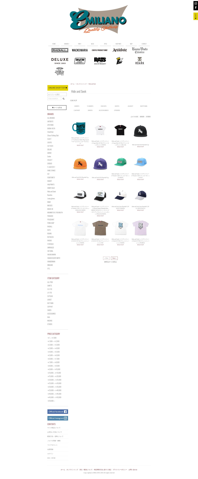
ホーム (72, 84)
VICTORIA (50, 251)
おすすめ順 (134, 116)
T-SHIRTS (90, 106)
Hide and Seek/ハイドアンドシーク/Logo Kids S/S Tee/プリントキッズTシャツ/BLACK (120, 143)
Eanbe (49, 156)
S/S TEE (49, 289)
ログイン (50, 453)
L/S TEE (49, 292)
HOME (53, 44)
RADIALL (49, 226)
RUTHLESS (50, 237)
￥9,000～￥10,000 (53, 369)
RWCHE (49, 240)
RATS (49, 230)
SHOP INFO (118, 44)
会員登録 (50, 449)
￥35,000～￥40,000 (54, 390)
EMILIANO (50, 265)
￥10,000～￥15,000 (54, 373)
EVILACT (49, 160)
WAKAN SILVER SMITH (53, 258)
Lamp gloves (51, 198)
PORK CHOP (50, 223)
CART (196, 16)
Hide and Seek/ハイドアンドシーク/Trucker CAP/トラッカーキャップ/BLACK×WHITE (80, 208)
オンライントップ (81, 84)
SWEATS (103, 106)
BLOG (92, 44)
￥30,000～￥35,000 (54, 387)
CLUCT (49, 139)
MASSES (49, 205)
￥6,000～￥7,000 (53, 359)
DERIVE (49, 153)
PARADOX (50, 216)
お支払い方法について (54, 432)
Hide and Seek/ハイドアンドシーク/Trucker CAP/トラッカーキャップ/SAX (140, 175)
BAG (48, 317)
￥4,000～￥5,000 (53, 352)
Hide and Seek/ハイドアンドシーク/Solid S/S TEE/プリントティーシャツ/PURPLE (140, 241)
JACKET (130, 106)
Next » (114, 258)
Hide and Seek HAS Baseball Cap (140, 144)
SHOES (90, 110)
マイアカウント (52, 445)
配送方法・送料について (55, 436)
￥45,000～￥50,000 (54, 397)
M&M (49, 202)
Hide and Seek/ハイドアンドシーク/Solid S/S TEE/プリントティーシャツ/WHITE (120, 241)
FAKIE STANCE (51, 170)
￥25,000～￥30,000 (54, 383)
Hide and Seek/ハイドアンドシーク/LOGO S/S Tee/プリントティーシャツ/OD (100, 241)
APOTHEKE (50, 125)
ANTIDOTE (50, 121)
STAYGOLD (50, 244)
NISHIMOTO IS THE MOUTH (55, 212)
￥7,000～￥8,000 (53, 362)
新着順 (148, 116)
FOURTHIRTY (51, 177)
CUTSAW (50, 296)
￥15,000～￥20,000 (54, 376)
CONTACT (144, 44)
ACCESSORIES (103, 110)
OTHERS (117, 110)
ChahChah (50, 132)
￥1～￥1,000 (51, 338)
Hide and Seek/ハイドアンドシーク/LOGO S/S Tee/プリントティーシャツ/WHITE (80, 241)
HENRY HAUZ (51, 188)
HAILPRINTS (50, 184)
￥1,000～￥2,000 (53, 341)
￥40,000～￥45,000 (54, 394)
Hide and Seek (92, 84)
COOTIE (49, 142)
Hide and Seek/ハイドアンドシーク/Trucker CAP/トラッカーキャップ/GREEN (120, 175)
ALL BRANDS (51, 118)
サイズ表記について (53, 428)
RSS (48, 458)
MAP (131, 44)
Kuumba (49, 195)
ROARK (49, 233)
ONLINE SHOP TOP (57, 88)
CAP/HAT (77, 110)
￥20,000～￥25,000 (54, 380)
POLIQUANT (50, 219)
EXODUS (49, 163)
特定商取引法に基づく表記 (102, 469)
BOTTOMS (143, 106)
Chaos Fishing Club (53, 135)
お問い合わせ (133, 469)
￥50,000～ (51, 401)
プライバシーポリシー (120, 469)
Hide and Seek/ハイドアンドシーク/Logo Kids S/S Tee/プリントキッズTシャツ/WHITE (100, 143)
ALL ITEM (50, 282)
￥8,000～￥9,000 (53, 366)
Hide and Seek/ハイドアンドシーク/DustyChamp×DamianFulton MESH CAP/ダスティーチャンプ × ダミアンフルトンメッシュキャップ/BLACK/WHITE (100, 210)
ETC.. (48, 268)
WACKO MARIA (51, 254)
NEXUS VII (50, 209)
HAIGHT (49, 181)
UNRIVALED (50, 247)
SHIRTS (76, 106)
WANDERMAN (51, 261)
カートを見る (57, 107)
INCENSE (49, 320)
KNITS (117, 106)
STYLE (105, 44)
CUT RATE (50, 146)
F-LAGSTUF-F (51, 167)
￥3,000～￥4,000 (53, 348)
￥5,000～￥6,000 (53, 355)
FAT (48, 174)
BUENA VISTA (51, 128)
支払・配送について (86, 469)
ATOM (53, 458)
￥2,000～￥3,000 (53, 345)
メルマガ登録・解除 (53, 441)
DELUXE (49, 149)
